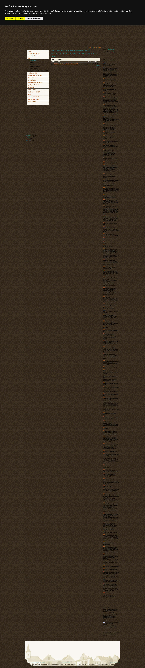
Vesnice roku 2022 (33, 97)
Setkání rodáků (32, 73)
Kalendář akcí (32, 80)
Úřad (29, 58)
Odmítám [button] (20, 18)
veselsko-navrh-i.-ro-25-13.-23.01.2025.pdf (66, 63)
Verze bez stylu (45, 664)
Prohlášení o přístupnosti (102, 664)
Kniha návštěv (32, 101)
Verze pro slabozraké (54, 664)
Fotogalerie (31, 87)
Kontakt (30, 104)
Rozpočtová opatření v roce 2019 (38, 71)
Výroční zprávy (33, 68)
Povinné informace (34, 66)
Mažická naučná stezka (35, 75)
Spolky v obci (32, 89)
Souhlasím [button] (10, 18)
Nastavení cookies (71, 664)
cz (86, 47)
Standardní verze (36, 664)
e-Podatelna (32, 64)
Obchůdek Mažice (33, 56)
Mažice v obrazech (33, 78)
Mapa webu (63, 664)
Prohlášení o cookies (82, 664)
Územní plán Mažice (34, 53)
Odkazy (33, 665)
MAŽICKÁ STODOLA (34, 92)
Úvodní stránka (91, 664)
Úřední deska (33, 60)
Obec (29, 51)
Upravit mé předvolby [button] (34, 18)
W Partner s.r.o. (113, 664)
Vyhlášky (31, 62)
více (104, 63)
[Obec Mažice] (72, 37)
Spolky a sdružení (33, 85)
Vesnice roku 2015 (33, 99)
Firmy (29, 94)
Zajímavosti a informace (35, 82)
